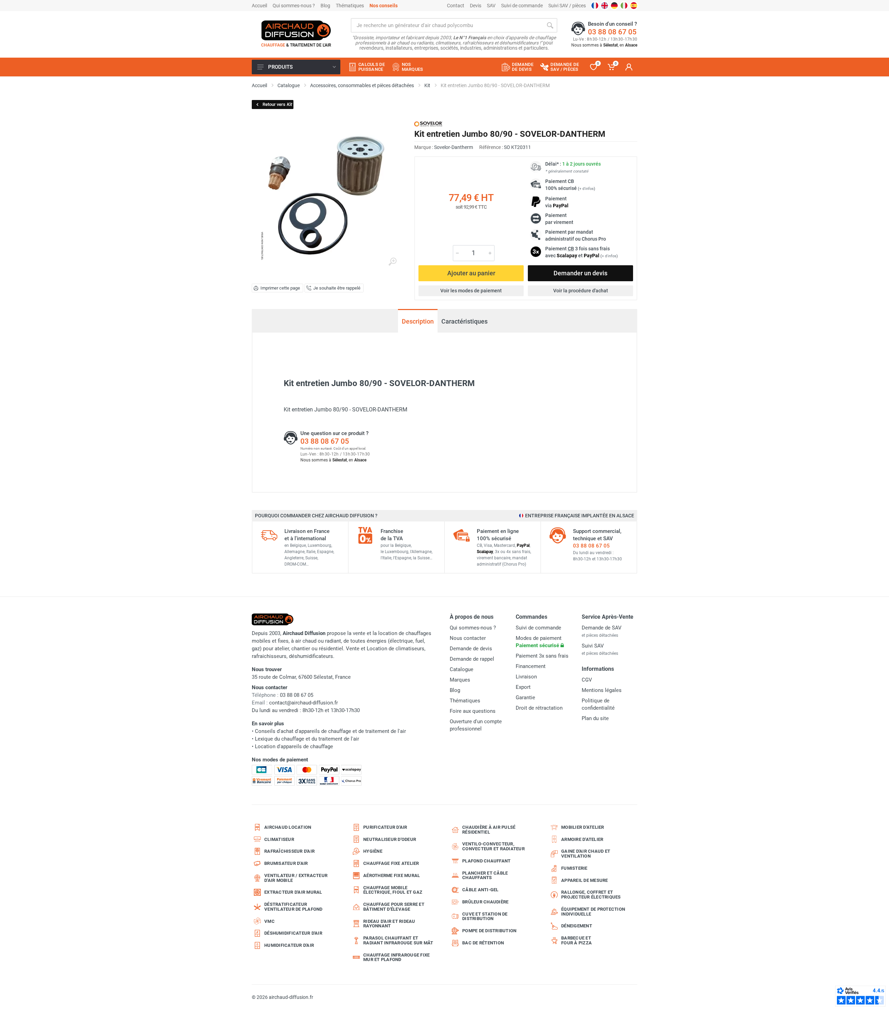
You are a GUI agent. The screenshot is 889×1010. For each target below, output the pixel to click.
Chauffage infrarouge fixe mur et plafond (396, 957)
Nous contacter (468, 638)
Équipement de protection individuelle (593, 912)
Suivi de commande (522, 5)
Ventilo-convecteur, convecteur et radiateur (493, 846)
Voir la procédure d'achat (580, 290)
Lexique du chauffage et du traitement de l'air (307, 739)
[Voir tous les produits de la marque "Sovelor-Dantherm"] (428, 123)
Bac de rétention (483, 942)
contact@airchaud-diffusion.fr (303, 703)
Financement (531, 666)
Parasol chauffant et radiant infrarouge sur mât (398, 940)
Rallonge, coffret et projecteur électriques (591, 895)
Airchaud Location (287, 827)
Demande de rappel (472, 659)
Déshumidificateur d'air (293, 933)
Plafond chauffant (486, 860)
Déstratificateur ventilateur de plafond (293, 907)
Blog (325, 5)
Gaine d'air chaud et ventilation (585, 854)
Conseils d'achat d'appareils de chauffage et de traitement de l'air (330, 731)
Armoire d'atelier (582, 839)
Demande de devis (471, 648)
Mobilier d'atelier (582, 827)
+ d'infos (586, 188)
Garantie (525, 697)
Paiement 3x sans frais (542, 656)
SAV (491, 5)
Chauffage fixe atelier (391, 863)
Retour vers (277, 104)
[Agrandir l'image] (392, 262)
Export (523, 687)
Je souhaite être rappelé (336, 288)
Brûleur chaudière (485, 901)
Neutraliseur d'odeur (389, 839)
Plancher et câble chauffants (485, 875)
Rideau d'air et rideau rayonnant (389, 924)
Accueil (259, 5)
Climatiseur (279, 839)
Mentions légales (602, 690)
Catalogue (461, 669)
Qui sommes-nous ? (294, 5)
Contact (455, 5)
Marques (460, 680)
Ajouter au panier (471, 273)
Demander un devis (580, 273)
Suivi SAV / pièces (567, 5)
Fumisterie (574, 868)
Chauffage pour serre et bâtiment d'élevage (393, 907)
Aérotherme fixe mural (391, 875)
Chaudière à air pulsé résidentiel (488, 830)
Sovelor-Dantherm (453, 147)
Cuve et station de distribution (485, 916)
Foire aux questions (473, 711)
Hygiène (372, 851)
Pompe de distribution (489, 930)
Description (418, 321)
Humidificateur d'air (289, 945)
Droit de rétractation (539, 708)
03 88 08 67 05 (612, 32)
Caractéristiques (464, 321)
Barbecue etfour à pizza (576, 940)
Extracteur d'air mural (293, 892)
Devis (475, 5)
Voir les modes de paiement (471, 290)
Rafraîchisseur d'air (289, 851)
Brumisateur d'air (286, 863)
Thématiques (350, 5)
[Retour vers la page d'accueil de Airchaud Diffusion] (296, 30)
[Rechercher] (550, 25)
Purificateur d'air (385, 827)
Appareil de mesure (584, 880)
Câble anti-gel (480, 889)
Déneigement (576, 925)
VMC (269, 921)
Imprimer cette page (280, 288)
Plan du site (595, 718)
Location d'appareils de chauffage (294, 746)
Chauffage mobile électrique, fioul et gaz (392, 890)
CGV (587, 680)
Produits (280, 67)
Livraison (526, 677)
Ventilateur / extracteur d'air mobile (295, 878)
